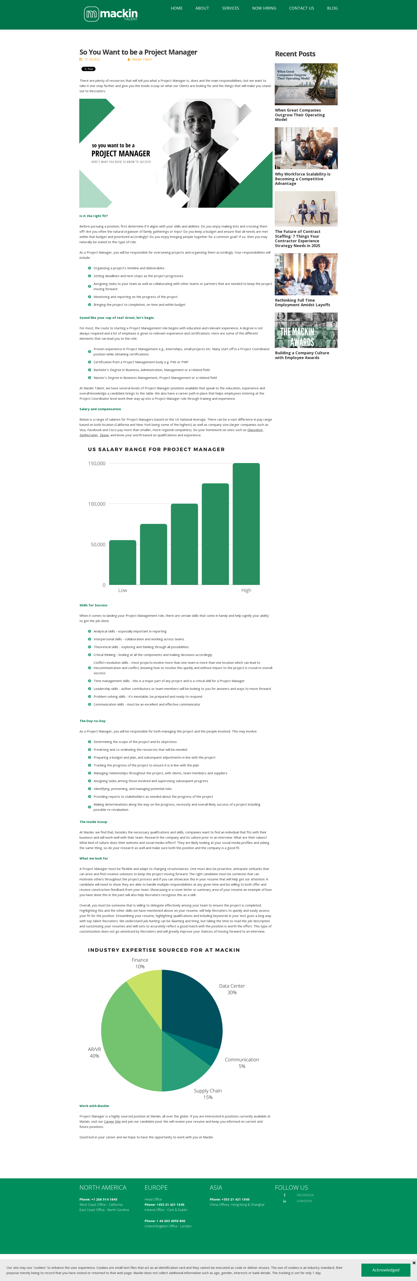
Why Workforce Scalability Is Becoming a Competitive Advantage (302, 178)
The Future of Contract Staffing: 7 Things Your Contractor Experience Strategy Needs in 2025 (298, 238)
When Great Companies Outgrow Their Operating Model (300, 114)
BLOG (332, 8)
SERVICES (230, 8)
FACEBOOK (305, 1195)
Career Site (112, 1121)
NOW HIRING (264, 8)
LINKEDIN (304, 1201)
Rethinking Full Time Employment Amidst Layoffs (302, 303)
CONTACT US (301, 8)
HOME (176, 8)
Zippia (104, 435)
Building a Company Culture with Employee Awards (302, 355)
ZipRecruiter (88, 435)
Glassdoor (255, 430)
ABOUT (202, 8)
